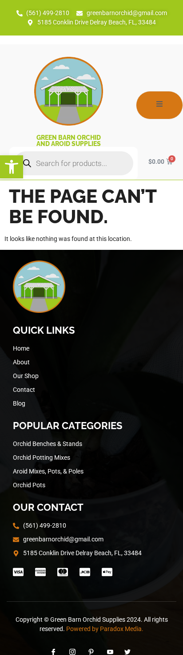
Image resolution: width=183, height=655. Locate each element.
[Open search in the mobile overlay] (73, 163)
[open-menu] (159, 105)
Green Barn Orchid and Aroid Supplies (68, 140)
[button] (11, 166)
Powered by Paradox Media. (104, 628)
